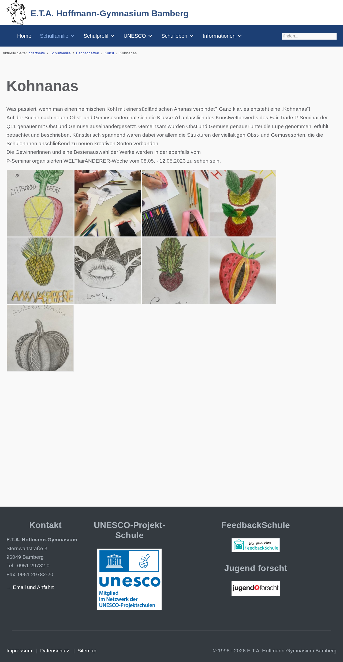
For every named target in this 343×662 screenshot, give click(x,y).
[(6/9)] (107, 270)
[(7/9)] (175, 270)
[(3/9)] (175, 203)
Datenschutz (54, 650)
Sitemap (86, 650)
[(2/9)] (107, 203)
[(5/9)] (40, 270)
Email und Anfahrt (33, 587)
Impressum (19, 650)
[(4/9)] (242, 203)
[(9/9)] (40, 338)
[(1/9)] (40, 203)
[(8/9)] (242, 270)
